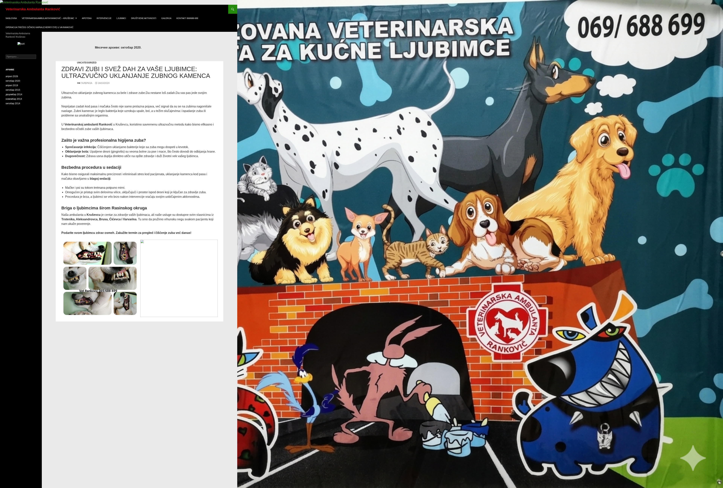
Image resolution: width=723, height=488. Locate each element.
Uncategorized (87, 62)
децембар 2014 (14, 94)
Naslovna (11, 18)
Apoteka (87, 18)
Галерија (86, 83)
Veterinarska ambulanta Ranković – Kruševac (48, 18)
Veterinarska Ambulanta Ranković (33, 9)
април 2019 (12, 85)
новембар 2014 (14, 99)
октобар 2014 (13, 103)
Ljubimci (121, 18)
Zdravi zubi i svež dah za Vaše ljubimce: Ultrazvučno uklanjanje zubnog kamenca (135, 72)
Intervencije (104, 18)
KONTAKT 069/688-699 (187, 18)
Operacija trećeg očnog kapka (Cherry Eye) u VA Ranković (39, 27)
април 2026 (12, 76)
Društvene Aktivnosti (143, 18)
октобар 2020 (13, 81)
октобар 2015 (13, 90)
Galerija (166, 18)
